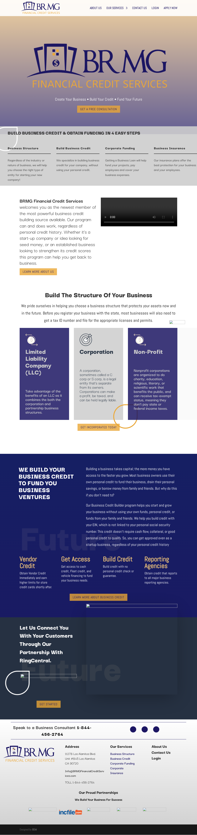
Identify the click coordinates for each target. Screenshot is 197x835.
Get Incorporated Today (99, 427)
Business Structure (122, 753)
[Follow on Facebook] (133, 729)
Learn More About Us (38, 272)
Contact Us (139, 8)
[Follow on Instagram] (156, 729)
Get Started (49, 704)
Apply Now (170, 8)
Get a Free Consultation (98, 109)
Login (155, 8)
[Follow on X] (145, 729)
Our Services (115, 8)
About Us (96, 8)
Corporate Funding (122, 763)
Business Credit (120, 758)
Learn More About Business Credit (98, 597)
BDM (34, 829)
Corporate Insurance (117, 770)
